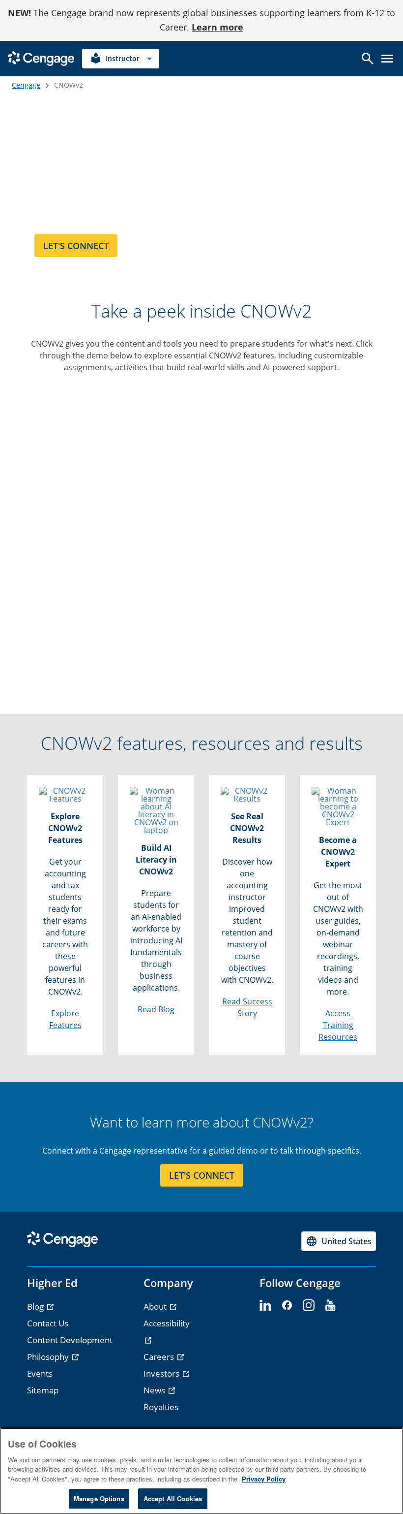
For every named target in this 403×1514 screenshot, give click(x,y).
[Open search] (367, 58)
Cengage (26, 85)
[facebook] (287, 1305)
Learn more (217, 27)
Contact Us (47, 1323)
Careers (160, 1356)
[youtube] (330, 1305)
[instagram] (309, 1305)
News (155, 1390)
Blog (36, 1306)
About (156, 1306)
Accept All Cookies (173, 1498)
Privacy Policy (264, 1478)
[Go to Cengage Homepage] (41, 57)
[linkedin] (265, 1305)
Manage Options (99, 1498)
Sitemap (42, 1390)
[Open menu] (387, 58)
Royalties (161, 1407)
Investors (162, 1373)
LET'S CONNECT (201, 1175)
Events (40, 1373)
